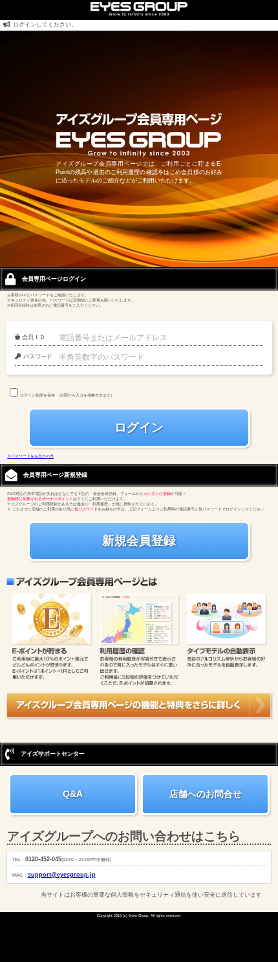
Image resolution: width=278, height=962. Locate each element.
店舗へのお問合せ (205, 794)
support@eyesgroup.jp (62, 874)
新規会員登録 (139, 540)
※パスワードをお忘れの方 (30, 456)
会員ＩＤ (32, 337)
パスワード (36, 356)
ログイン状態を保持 (37, 395)
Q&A (73, 794)
